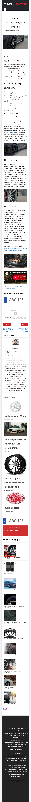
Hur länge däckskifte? (10, 703)
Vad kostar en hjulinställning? (12, 557)
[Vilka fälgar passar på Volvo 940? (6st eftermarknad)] (15, 429)
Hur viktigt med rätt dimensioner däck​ (14, 606)
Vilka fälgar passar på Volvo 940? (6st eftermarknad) (15, 444)
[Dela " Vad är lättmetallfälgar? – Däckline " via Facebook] (15, 313)
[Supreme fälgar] (15, 498)
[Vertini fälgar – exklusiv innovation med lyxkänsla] (15, 464)
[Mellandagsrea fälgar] (15, 407)
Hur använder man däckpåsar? (12, 655)
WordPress (15, 800)
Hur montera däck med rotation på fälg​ (15, 622)
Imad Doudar (15, 30)
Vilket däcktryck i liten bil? (11, 687)
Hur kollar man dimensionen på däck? (14, 638)
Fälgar (11, 132)
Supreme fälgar (12, 507)
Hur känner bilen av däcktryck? (12, 671)
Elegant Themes (16, 798)
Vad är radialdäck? (9, 573)
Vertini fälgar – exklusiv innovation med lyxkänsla (14, 482)
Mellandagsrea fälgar (15, 416)
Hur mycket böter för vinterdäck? (13, 590)
